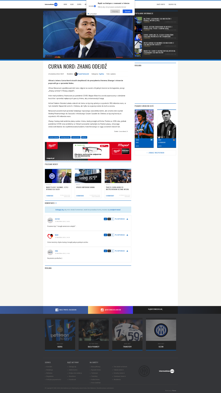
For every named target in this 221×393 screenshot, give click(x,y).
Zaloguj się (172, 4)
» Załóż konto (72, 370)
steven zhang (53, 137)
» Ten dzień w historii (119, 366)
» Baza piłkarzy (95, 366)
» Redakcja (49, 370)
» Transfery (93, 376)
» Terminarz (94, 373)
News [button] (65, 4)
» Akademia (116, 379)
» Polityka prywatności (53, 379)
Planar (174, 391)
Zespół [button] (79, 4)
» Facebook (71, 379)
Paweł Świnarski (83, 74)
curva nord (75, 137)
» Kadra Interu (95, 379)
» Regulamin (49, 376)
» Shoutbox (71, 376)
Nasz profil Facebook (67, 309)
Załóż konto (161, 4)
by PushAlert (93, 14)
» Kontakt (48, 366)
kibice (84, 137)
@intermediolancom (112, 309)
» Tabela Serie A (118, 370)
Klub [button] (72, 4)
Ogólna (101, 74)
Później (115, 11)
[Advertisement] (88, 288)
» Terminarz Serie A (119, 376)
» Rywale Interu (95, 370)
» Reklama (48, 373)
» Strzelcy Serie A (118, 373)
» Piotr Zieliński (95, 382)
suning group (65, 137)
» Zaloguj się (71, 366)
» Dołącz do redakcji (74, 373)
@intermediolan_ (156, 309)
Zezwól (127, 11)
